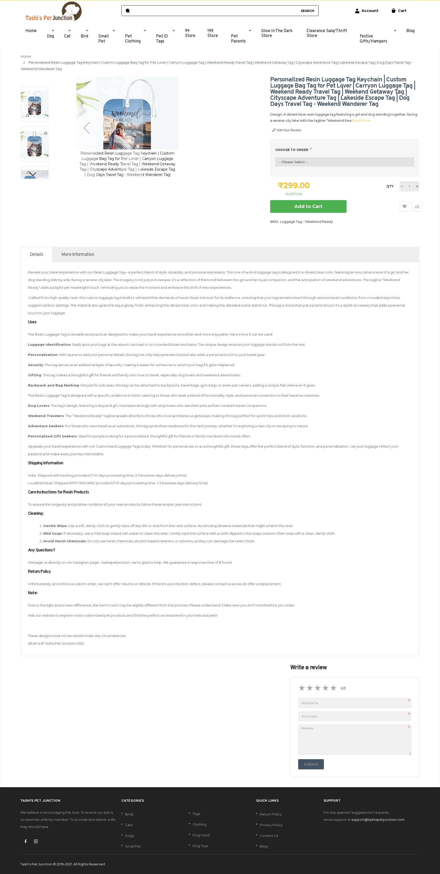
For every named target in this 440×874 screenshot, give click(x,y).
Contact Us (269, 836)
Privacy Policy (271, 825)
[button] (86, 128)
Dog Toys (200, 846)
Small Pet (133, 846)
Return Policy (271, 814)
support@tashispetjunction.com (378, 819)
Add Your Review (289, 130)
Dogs (129, 836)
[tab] (36, 254)
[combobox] (215, 11)
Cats (128, 825)
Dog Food (201, 835)
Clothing (200, 824)
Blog (264, 846)
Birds (129, 814)
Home (26, 56)
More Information (77, 255)
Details (36, 255)
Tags (196, 814)
